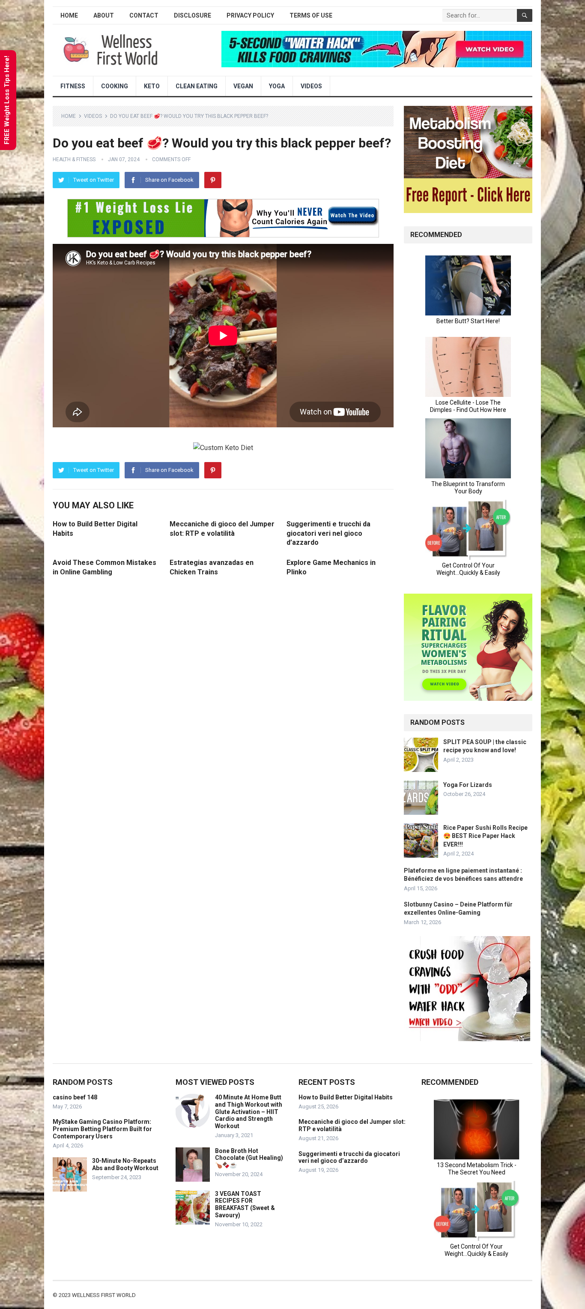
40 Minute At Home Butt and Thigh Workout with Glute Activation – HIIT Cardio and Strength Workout (248, 1111)
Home (69, 15)
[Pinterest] (212, 180)
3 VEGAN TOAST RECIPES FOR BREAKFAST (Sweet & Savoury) (245, 1204)
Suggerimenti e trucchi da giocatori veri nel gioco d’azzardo (328, 533)
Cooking (114, 86)
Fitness (72, 86)
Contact (143, 15)
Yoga (277, 86)
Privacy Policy (250, 15)
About (103, 15)
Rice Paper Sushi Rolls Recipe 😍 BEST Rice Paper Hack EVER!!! (485, 835)
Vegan (243, 86)
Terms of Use (311, 15)
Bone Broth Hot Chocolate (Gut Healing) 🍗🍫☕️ (249, 1158)
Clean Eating (197, 86)
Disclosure (192, 15)
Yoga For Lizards (467, 784)
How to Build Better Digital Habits (345, 1097)
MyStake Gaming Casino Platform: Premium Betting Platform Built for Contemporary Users (102, 1129)
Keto (152, 86)
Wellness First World (104, 1295)
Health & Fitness (74, 159)
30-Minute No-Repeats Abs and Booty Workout (125, 1164)
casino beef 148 (75, 1097)
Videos (311, 86)
